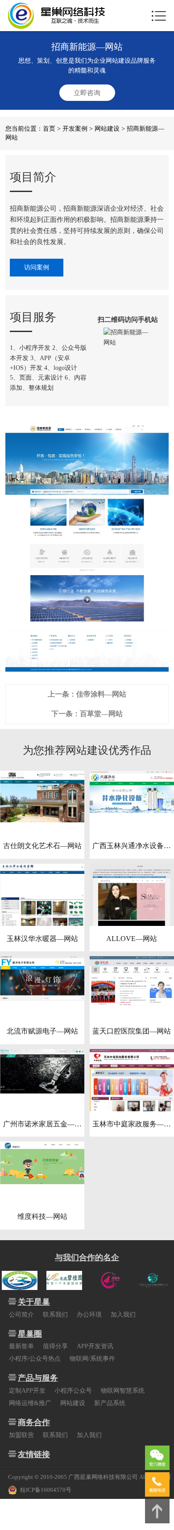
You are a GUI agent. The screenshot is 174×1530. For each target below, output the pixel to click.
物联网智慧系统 (123, 1390)
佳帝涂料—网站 (101, 694)
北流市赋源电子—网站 (42, 1031)
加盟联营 (21, 1435)
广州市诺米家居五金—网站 (42, 1125)
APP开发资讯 (95, 1346)
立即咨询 (87, 92)
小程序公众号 (73, 1390)
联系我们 (55, 1314)
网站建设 (107, 128)
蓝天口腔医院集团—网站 (131, 1031)
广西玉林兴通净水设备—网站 (131, 847)
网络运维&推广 (30, 1403)
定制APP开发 (27, 1390)
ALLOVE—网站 (131, 938)
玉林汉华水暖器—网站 (42, 938)
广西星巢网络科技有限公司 (103, 1477)
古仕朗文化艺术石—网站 (42, 845)
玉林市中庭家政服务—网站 (131, 1125)
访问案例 (36, 267)
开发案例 (74, 128)
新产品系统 (109, 1403)
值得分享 (55, 1346)
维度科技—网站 (42, 1216)
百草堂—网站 (101, 713)
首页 (49, 128)
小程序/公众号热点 (35, 1358)
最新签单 (21, 1346)
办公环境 (89, 1314)
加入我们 (123, 1314)
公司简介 (21, 1314)
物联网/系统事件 (92, 1358)
